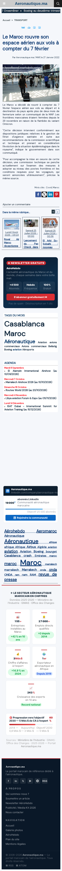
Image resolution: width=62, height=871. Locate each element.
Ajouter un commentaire (16, 204)
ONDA (8, 575)
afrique (53, 542)
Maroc (56, 187)
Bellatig (52, 346)
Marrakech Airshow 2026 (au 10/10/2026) (29, 382)
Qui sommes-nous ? (17, 793)
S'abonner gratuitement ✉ (30, 297)
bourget (51, 551)
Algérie (42, 547)
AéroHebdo (12, 834)
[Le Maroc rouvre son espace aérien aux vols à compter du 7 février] (31, 65)
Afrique (20, 547)
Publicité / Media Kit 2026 (21, 807)
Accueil (6, 20)
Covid (49, 187)
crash (27, 556)
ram (17, 574)
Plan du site (12, 839)
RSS (44, 781)
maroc (53, 555)
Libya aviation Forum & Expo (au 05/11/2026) (31, 398)
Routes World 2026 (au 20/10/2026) (26, 390)
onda (43, 570)
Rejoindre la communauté (32, 517)
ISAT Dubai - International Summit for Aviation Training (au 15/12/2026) (30, 408)
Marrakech (29, 570)
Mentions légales (16, 843)
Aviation (42, 342)
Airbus (31, 547)
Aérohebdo (14, 531)
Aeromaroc (46, 531)
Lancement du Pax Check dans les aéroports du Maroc (31, 243)
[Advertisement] (27, 451)
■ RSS (10, 865)
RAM (33, 574)
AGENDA (10, 363)
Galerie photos (14, 830)
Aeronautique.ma (31, 3)
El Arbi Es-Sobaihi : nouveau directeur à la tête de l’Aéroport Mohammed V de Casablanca (50, 243)
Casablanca (24, 324)
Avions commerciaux (34, 346)
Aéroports (28, 349)
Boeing (8, 349)
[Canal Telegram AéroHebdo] (37, 781)
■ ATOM (21, 865)
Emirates (40, 555)
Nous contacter (14, 812)
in (16, 781)
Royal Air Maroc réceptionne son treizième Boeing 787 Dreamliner (11, 242)
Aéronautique (19, 341)
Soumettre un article (18, 798)
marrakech (51, 564)
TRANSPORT (20, 20)
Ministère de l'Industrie (31, 740)
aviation (17, 349)
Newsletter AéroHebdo (19, 803)
